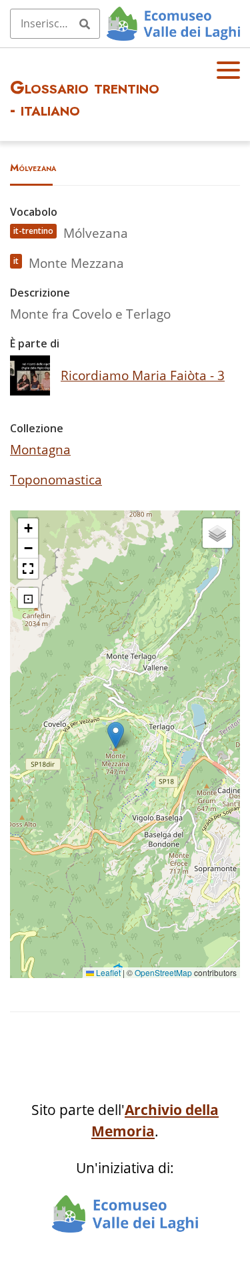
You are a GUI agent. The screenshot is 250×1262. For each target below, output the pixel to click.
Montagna (40, 449)
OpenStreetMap (163, 972)
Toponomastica (56, 479)
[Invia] (84, 23)
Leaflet (107, 972)
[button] (115, 735)
